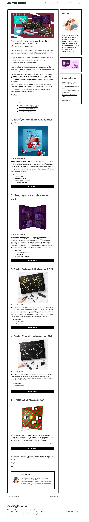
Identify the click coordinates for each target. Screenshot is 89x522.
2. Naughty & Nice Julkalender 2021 (28, 106)
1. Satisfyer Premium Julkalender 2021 (29, 105)
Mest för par (70, 3)
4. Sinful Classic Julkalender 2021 (27, 109)
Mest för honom (58, 3)
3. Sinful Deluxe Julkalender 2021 (27, 108)
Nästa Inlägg (54, 496)
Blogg (78, 3)
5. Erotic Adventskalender (25, 111)
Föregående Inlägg (13, 496)
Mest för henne (46, 3)
